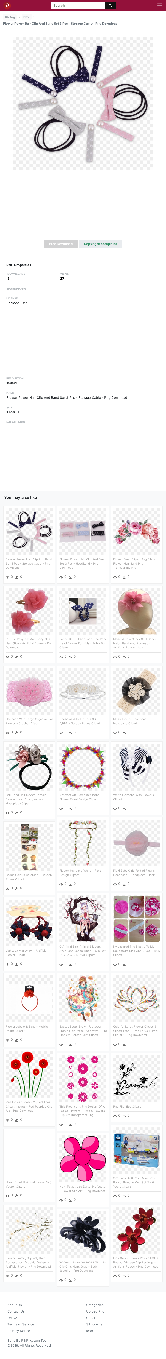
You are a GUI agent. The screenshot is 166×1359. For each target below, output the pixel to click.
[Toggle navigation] (160, 6)
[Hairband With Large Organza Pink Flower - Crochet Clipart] (29, 691)
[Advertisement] (83, 208)
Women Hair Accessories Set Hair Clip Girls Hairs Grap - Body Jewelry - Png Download (82, 1266)
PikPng (10, 17)
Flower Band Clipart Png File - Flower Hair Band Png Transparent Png (134, 563)
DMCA (12, 1318)
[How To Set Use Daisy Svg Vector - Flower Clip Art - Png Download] (82, 1159)
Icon (89, 1331)
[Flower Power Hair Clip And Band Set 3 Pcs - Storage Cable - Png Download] (83, 103)
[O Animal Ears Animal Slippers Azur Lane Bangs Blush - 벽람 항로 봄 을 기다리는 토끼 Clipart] (82, 919)
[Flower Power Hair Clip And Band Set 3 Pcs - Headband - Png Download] (82, 531)
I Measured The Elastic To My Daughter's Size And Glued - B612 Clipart (137, 951)
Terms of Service (20, 1324)
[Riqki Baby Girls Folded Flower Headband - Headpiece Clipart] (136, 843)
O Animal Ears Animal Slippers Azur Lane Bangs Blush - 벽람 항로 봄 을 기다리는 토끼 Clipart (83, 951)
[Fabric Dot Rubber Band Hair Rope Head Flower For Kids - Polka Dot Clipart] (82, 611)
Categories (95, 1305)
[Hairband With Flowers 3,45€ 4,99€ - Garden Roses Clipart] (82, 691)
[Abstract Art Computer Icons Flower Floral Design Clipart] (82, 767)
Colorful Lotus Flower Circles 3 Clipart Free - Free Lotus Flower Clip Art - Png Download (135, 1031)
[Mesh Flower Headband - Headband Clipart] (136, 691)
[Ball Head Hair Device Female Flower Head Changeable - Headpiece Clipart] (29, 767)
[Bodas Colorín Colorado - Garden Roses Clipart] (29, 847)
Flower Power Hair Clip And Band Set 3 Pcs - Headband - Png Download (82, 563)
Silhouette (94, 1324)
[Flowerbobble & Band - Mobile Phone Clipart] (29, 999)
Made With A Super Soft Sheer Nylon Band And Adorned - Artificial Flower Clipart (134, 643)
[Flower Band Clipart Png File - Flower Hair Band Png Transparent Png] (136, 531)
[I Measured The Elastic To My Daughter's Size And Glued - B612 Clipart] (136, 919)
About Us (14, 1305)
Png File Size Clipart (127, 1106)
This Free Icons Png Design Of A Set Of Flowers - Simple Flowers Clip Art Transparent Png (82, 1111)
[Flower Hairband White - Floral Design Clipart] (82, 843)
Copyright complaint (100, 244)
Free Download (61, 244)
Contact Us (16, 1311)
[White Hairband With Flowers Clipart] (136, 767)
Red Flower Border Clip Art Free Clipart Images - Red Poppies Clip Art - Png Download (29, 1106)
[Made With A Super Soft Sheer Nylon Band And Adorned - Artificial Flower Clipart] (136, 611)
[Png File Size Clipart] (136, 1079)
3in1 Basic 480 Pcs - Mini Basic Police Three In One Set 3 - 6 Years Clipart (134, 1182)
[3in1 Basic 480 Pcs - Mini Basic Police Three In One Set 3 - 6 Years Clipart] (136, 1150)
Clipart (91, 1318)
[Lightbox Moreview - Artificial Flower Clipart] (29, 923)
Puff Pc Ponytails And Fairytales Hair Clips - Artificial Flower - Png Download (29, 643)
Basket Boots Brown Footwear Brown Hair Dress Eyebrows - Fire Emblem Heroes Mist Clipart (83, 1031)
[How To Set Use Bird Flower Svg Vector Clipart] (29, 1154)
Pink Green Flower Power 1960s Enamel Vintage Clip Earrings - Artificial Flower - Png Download (135, 1262)
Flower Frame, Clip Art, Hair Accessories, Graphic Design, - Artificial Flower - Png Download (28, 1262)
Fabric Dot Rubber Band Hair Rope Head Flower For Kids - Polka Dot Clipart (83, 643)
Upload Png (95, 1311)
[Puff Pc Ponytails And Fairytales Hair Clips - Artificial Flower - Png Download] (29, 611)
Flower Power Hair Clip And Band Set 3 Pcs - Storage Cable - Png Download (29, 563)
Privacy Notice (18, 1331)
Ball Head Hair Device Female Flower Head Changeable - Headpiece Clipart (26, 799)
